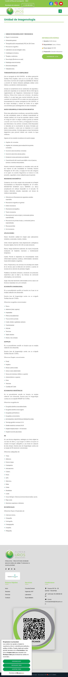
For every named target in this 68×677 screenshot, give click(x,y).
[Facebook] (51, 3)
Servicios (7, 594)
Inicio (6, 588)
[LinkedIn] (14, 569)
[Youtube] (61, 3)
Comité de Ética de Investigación (14, 1)
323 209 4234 (29, 5)
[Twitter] (9, 569)
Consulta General (29, 588)
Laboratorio (28, 594)
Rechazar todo (16, 665)
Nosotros (7, 591)
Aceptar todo (16, 669)
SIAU (26, 1)
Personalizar (16, 661)
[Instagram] (56, 3)
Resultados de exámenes (12, 5)
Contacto (7, 597)
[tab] (60, 11)
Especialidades (29, 597)
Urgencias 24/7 (29, 591)
